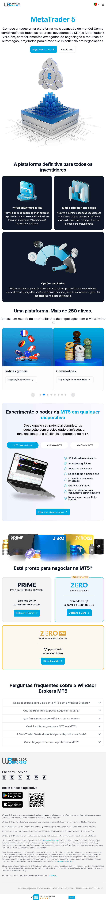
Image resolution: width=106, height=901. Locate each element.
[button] (103, 5)
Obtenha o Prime (25, 613)
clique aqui (52, 875)
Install (72, 897)
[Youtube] (36, 777)
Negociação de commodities (72, 379)
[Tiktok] (44, 777)
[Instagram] (4, 777)
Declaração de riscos (66, 861)
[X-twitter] (20, 777)
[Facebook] (12, 777)
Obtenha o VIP (51, 661)
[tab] (23, 445)
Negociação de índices (18, 379)
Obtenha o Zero (77, 613)
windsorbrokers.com (51, 841)
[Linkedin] (28, 777)
